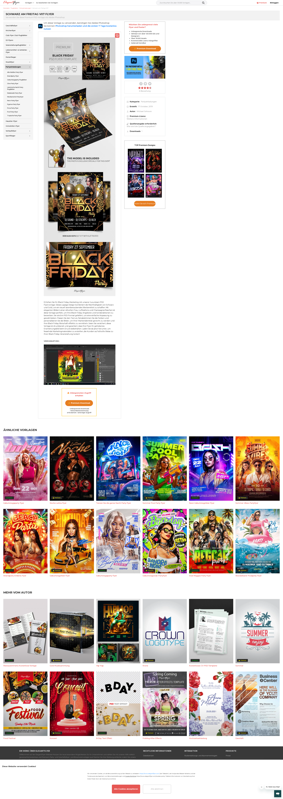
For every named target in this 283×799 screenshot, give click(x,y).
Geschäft (239, 738)
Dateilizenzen (148, 756)
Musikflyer (10, 62)
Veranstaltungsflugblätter (16, 45)
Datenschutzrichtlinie (109, 779)
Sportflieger (10, 136)
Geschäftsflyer (11, 26)
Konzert (53, 738)
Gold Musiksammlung (60, 666)
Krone (145, 666)
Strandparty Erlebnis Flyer (14, 576)
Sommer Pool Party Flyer (154, 503)
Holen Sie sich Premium (144, 204)
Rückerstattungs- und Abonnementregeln (200, 756)
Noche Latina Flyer (58, 503)
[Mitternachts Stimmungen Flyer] (136, 161)
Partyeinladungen (13, 67)
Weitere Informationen (137, 119)
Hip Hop (100, 666)
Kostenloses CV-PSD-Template (203, 666)
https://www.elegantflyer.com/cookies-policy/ (150, 776)
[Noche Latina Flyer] (154, 161)
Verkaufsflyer (11, 131)
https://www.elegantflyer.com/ (149, 773)
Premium (263, 3)
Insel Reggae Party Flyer (200, 576)
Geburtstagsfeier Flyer (60, 576)
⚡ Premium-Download (79, 403)
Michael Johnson (144, 111)
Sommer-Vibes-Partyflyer (246, 503)
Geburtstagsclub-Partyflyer (155, 576)
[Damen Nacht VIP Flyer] (154, 186)
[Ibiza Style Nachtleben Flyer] (136, 186)
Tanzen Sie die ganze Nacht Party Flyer (113, 503)
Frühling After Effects (152, 738)
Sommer (239, 666)
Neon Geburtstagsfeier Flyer (201, 503)
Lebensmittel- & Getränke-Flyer (16, 51)
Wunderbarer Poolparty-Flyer (248, 576)
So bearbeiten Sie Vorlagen (47, 3)
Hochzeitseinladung (198, 738)
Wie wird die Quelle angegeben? (141, 126)
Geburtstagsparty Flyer (13, 503)
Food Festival (9, 738)
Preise (228, 756)
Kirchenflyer (11, 31)
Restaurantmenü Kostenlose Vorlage (19, 666)
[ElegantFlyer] (11, 3)
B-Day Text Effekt (104, 738)
